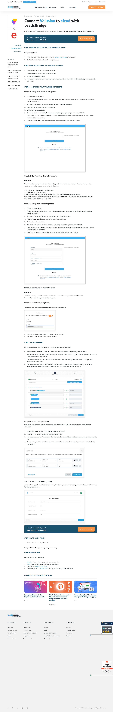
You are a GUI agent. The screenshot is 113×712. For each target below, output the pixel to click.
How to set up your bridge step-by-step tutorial (13, 65)
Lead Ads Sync (27, 627)
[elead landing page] (14, 35)
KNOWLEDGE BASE (41, 566)
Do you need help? (13, 89)
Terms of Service (12, 630)
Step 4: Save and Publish (14, 85)
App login (68, 627)
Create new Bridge (61, 57)
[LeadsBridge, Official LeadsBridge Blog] (14, 7)
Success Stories (12, 639)
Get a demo (47, 627)
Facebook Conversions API (30, 633)
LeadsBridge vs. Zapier (50, 633)
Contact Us (102, 2)
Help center (69, 633)
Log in (95, 2)
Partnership (47, 639)
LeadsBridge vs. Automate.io (52, 636)
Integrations (52, 7)
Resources (72, 7)
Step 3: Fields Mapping (14, 81)
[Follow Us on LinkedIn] (17, 708)
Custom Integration (28, 639)
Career (9, 636)
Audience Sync (27, 630)
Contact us (69, 636)
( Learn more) (46, 199)
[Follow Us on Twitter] (27, 708)
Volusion (29, 562)
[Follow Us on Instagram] (12, 708)
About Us (10, 627)
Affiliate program (70, 630)
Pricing (62, 7)
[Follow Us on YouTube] (22, 708)
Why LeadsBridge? (40, 7)
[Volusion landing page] (14, 21)
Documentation (16, 48)
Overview (18, 45)
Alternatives (17, 51)
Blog (45, 630)
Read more (27, 601)
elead (28, 564)
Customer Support (87, 2)
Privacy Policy (11, 633)
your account (44, 568)
